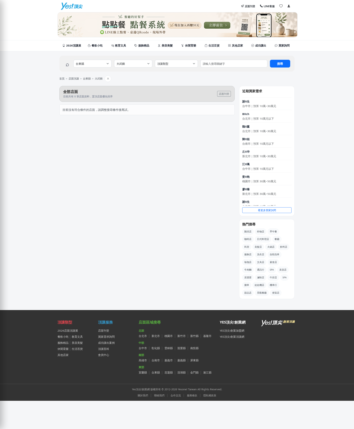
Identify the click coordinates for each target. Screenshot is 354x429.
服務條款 (192, 395)
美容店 (283, 269)
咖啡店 (247, 239)
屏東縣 (194, 360)
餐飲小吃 (63, 336)
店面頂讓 (74, 78)
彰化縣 (156, 348)
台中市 (143, 348)
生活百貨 (77, 349)
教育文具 (77, 336)
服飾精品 (63, 343)
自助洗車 (274, 254)
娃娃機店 (259, 285)
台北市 (143, 336)
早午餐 (273, 231)
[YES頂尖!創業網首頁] (278, 322)
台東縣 (87, 78)
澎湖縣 (181, 372)
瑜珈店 (247, 262)
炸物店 (260, 231)
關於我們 (143, 395)
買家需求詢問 (106, 336)
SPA (272, 269)
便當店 (275, 292)
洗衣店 (260, 254)
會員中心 (103, 355)
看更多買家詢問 (267, 210)
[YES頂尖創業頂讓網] (71, 6)
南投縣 (194, 348)
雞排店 (247, 231)
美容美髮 (77, 343)
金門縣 (194, 372)
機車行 (273, 285)
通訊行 (260, 269)
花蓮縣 (168, 372)
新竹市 (181, 336)
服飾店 (247, 254)
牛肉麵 (247, 269)
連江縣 (207, 372)
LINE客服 (269, 6)
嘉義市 (168, 360)
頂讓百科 (103, 349)
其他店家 (63, 355)
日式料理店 (263, 239)
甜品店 (247, 292)
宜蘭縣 (143, 372)
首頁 (62, 78)
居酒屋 (247, 277)
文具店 (260, 262)
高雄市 (143, 360)
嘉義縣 (181, 360)
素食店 (273, 262)
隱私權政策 (209, 395)
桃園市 (168, 336)
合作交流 (176, 395)
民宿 (246, 246)
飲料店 (283, 246)
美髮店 (258, 246)
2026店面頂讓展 (68, 330)
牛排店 (273, 277)
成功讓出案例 (106, 343)
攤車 (246, 285)
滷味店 (260, 277)
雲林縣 (168, 348)
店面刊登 (250, 6)
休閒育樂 (63, 349)
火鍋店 (271, 246)
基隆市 (207, 336)
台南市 (156, 360)
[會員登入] (289, 6)
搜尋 (280, 64)
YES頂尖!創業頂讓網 (232, 336)
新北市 (156, 336)
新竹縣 (194, 336)
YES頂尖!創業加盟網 (232, 330)
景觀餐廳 (262, 292)
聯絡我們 (159, 395)
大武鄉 (99, 78)
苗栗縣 (181, 348)
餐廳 (277, 239)
